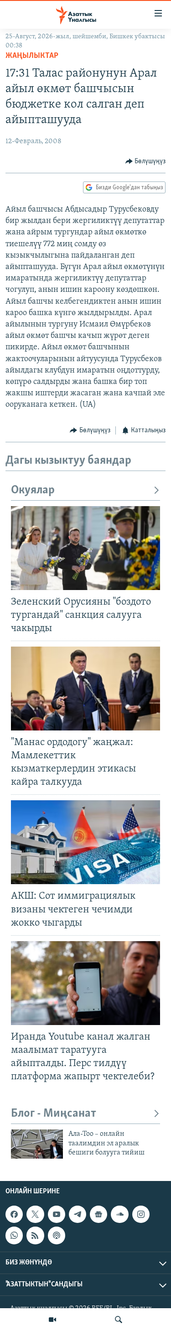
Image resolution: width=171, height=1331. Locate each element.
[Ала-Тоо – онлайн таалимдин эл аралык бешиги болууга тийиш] (37, 1144)
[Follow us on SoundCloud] (119, 1214)
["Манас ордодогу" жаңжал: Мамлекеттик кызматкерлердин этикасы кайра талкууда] (85, 688)
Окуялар (33, 490)
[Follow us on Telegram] (77, 1214)
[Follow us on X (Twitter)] (35, 1214)
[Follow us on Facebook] (14, 1214)
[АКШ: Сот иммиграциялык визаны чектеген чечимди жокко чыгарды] (85, 842)
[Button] (145, 161)
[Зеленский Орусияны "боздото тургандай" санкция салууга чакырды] (85, 548)
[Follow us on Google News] (98, 1214)
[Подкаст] (56, 1235)
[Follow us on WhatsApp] (14, 1235)
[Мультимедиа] (52, 1319)
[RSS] (35, 1235)
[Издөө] (118, 1319)
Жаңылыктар (31, 56)
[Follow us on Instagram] (141, 1214)
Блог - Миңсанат (53, 1114)
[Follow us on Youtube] (56, 1214)
